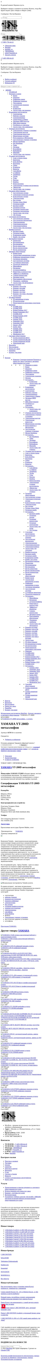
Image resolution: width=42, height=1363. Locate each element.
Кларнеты (28, 462)
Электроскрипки (31, 543)
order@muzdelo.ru (11, 53)
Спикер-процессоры (33, 612)
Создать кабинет (10, 81)
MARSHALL (5, 1275)
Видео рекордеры (31, 569)
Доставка (8, 1163)
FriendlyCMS (5, 1350)
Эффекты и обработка (33, 608)
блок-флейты (9, 914)
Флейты (32, 479)
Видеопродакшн (10, 1195)
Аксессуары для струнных (30, 549)
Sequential (4, 1268)
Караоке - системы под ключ (15, 1193)
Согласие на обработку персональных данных (17, 1357)
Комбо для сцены (31, 559)
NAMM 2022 (29, 653)
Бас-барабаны (34, 436)
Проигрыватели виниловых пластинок (33, 648)
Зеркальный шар (31, 699)
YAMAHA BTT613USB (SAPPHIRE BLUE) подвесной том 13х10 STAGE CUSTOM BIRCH (20, 1018)
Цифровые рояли (31, 370)
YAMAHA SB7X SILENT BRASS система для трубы (19, 1028)
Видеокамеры (30, 567)
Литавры (32, 440)
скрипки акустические (13, 908)
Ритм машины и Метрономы (30, 426)
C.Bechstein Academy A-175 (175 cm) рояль (19, 1243)
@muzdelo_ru (17, 1150)
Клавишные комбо (31, 558)
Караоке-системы (31, 627)
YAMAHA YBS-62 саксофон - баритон (14, 970)
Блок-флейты (29, 457)
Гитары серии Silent (32, 508)
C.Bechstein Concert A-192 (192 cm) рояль (19, 1235)
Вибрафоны (33, 444)
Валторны (28, 458)
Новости (8, 1176)
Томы (31, 438)
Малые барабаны (31, 433)
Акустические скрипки (30, 536)
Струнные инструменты (30, 533)
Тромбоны (33, 471)
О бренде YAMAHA (12, 759)
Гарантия (8, 1167)
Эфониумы (33, 488)
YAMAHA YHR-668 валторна (11, 994)
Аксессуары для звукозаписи (34, 624)
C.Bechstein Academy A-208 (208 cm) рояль (19, 1245)
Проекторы (29, 563)
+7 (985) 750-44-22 (7, 42)
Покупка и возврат (11, 1161)
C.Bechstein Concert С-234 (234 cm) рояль (19, 1239)
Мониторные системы (33, 424)
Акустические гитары (33, 497)
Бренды (7, 701)
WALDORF (5, 1258)
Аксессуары (29, 640)
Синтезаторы (29, 391)
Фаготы (32, 477)
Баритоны (28, 455)
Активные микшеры (32, 587)
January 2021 (33, 673)
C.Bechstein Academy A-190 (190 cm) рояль (19, 1230)
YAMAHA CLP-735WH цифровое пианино (16, 1098)
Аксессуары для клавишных (34, 410)
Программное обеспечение (34, 617)
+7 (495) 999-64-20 (7, 58)
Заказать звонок (10, 55)
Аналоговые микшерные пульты (32, 580)
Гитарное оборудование (30, 494)
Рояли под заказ (14, 349)
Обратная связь (10, 45)
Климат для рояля (15, 352)
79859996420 (9, 51)
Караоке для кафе (31, 631)
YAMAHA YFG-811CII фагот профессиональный (18, 986)
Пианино (28, 369)
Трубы (31, 473)
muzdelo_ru (9, 49)
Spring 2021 (33, 675)
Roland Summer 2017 (32, 657)
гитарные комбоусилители (14, 906)
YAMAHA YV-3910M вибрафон (12, 1008)
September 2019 (34, 669)
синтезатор (33, 857)
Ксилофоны (33, 442)
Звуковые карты (34, 614)
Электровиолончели (32, 545)
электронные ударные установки (16, 917)
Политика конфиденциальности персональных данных (20, 1356)
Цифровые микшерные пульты (32, 584)
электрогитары (10, 903)
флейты (37, 877)
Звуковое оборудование (30, 575)
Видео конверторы (31, 572)
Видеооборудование (32, 561)
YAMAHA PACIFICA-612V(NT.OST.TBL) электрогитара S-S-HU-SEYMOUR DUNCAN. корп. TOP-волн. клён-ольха (21, 960)
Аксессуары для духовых (34, 490)
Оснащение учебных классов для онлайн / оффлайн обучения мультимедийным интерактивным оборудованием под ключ (23, 1198)
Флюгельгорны (34, 480)
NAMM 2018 (29, 660)
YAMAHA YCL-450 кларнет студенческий (15, 977)
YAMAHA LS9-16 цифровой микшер (14, 948)
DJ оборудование (31, 642)
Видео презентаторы (32, 570)
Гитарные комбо (31, 510)
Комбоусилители (31, 552)
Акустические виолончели (30, 540)
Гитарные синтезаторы (33, 523)
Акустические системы (30, 590)
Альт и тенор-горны (32, 453)
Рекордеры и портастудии (33, 604)
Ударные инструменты (33, 413)
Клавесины (33, 381)
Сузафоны (32, 469)
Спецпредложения (26, 359)
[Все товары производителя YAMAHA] (1, 836)
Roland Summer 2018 (32, 662)
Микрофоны (33, 598)
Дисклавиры (29, 374)
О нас (7, 1172)
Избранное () (10, 83)
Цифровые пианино (32, 372)
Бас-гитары (29, 506)
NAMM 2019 (29, 664)
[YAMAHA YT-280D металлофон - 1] (17, 719)
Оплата (7, 1165)
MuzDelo (9, 1348)
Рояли (27, 367)
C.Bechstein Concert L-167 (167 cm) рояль (19, 1234)
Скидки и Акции (11, 1174)
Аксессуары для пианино (34, 384)
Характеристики (10, 758)
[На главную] (9, 32)
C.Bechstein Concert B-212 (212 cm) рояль (19, 1237)
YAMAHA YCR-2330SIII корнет (12, 1052)
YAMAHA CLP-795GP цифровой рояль (14, 1105)
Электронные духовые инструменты (34, 484)
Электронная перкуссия (29, 421)
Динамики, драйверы (33, 621)
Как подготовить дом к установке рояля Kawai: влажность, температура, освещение (17, 1287)
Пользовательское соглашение (11, 1359)
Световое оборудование (30, 685)
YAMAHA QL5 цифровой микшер (13, 1045)
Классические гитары (32, 502)
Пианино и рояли (31, 365)
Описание (8, 756)
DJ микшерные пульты (33, 644)
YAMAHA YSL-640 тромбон (11, 1001)
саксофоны (9, 912)
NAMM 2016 (33, 679)
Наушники (33, 600)
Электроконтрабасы (32, 547)
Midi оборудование (31, 402)
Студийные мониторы (33, 592)
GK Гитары (33, 530)
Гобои (27, 460)
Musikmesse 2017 (35, 682)
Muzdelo (8, 47)
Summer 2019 (33, 668)
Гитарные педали (32, 516)
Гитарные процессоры (33, 520)
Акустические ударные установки (32, 430)
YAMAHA (6, 767)
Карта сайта (9, 1179)
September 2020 (34, 671)
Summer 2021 (33, 677)
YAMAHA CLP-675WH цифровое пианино (16, 1091)
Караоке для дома (31, 635)
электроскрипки (10, 910)
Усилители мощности (32, 594)
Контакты (12, 345)
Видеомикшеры (30, 565)
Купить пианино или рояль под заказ (18, 1191)
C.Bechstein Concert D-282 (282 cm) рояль (19, 1241)
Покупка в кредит (11, 1168)
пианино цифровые (12, 901)
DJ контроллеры (31, 646)
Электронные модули (32, 418)
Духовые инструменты (33, 451)
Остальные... (29, 380)
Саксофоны (33, 468)
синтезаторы (12, 879)
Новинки (16, 359)
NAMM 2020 (29, 655)
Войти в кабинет (11, 79)
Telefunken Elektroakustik (9, 1261)
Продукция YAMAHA (8, 926)
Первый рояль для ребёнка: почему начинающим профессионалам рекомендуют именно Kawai (18, 1298)
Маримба (32, 446)
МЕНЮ (8, 90)
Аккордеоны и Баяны (32, 396)
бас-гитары (9, 904)
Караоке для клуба (31, 629)
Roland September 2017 (33, 658)
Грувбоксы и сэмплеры (29, 404)
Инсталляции (13, 347)
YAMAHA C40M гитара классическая (14, 1083)
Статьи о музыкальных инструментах (18, 1178)
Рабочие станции (31, 392)
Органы (28, 378)
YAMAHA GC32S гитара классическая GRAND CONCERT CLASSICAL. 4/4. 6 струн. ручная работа (19, 1064)
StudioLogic (5, 1265)
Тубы (31, 475)
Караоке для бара (31, 633)
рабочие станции (11, 897)
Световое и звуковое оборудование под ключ (26, 362)
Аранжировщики (31, 394)
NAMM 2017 (33, 680)
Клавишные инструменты (30, 388)
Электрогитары (30, 504)
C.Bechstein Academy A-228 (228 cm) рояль (19, 1232)
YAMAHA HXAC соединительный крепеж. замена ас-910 (21, 1038)
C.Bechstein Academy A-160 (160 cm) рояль (19, 1246)
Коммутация (29, 578)
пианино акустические (13, 899)
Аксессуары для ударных (34, 448)
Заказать (23, 745)
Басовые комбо (34, 513)
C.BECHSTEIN (6, 1254)
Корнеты (28, 464)
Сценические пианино (33, 376)
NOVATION (5, 1272)
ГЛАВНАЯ (13, 92)
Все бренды (5, 1279)
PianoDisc (12, 350)
